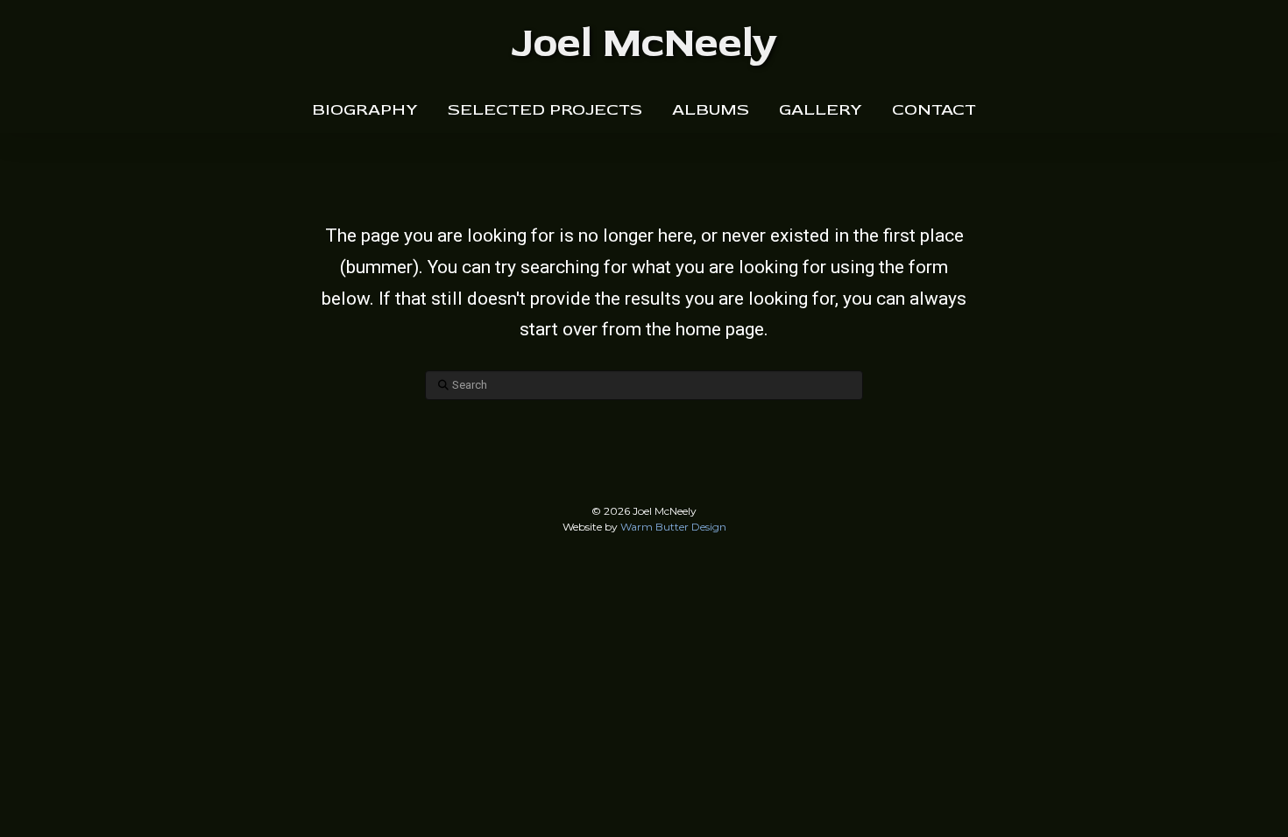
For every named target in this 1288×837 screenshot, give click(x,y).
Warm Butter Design (673, 526)
